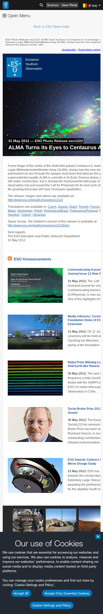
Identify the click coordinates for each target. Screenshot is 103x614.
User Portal (69, 5)
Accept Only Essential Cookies (67, 593)
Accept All (21, 593)
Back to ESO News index (52, 26)
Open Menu (18, 15)
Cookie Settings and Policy (51, 605)
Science (52, 5)
